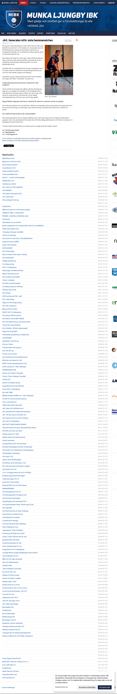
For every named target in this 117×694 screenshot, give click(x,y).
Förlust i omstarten (8, 280)
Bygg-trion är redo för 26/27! (11, 161)
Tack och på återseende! (10, 562)
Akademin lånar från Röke (10, 540)
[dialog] (84, 681)
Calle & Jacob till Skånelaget (11, 460)
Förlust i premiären (8, 440)
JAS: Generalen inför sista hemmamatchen (27, 40)
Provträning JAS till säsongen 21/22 (14, 463)
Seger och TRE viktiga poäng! (12, 302)
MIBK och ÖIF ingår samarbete (12, 559)
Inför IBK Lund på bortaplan (11, 283)
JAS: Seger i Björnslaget (10, 604)
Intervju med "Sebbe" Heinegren (12, 373)
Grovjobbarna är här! (9, 168)
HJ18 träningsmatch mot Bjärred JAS (14, 495)
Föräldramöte (6, 610)
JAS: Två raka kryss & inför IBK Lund (14, 415)
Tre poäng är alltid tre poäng (11, 315)
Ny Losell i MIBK (7, 392)
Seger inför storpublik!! (9, 331)
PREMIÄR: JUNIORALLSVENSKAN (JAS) (15, 216)
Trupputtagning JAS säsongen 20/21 (14, 501)
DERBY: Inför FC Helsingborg (11, 312)
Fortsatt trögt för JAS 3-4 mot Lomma (14, 588)
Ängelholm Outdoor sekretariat (12, 623)
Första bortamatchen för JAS (11, 543)
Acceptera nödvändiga (87, 687)
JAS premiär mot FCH (9, 469)
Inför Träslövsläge (8, 251)
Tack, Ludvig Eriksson (9, 402)
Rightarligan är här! (8, 158)
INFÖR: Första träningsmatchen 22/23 (14, 363)
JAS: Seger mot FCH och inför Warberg (15, 418)
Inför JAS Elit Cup (8, 351)
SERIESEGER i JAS (8, 181)
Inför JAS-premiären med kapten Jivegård (16, 466)
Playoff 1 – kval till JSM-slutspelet (13, 177)
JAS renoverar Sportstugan (11, 498)
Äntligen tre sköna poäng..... (11, 575)
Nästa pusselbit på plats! (10, 171)
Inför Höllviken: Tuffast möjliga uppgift (15, 328)
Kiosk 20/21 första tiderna (10, 482)
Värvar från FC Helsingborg (11, 389)
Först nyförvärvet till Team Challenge (14, 524)
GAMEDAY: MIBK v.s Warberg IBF (13, 213)
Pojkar (42, 3)
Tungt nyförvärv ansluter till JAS (12, 514)
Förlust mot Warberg (9, 235)
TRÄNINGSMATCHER (9, 370)
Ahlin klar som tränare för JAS (12, 360)
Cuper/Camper (99, 3)
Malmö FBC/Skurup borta (10, 274)
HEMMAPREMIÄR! (8, 488)
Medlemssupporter (8, 617)
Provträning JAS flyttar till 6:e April (13, 533)
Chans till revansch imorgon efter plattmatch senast (19, 427)
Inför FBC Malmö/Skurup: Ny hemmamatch (16, 322)
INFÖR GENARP (7, 248)
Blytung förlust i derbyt (9, 309)
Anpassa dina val (61, 687)
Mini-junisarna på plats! (9, 165)
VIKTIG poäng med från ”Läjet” (12, 296)
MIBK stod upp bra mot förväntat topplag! (16, 209)
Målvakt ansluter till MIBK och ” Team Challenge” (18, 395)
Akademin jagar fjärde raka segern (13, 476)
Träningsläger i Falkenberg (11, 453)
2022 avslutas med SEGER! (11, 277)
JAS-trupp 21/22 (7, 456)
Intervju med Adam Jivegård (11, 578)
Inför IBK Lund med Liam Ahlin (12, 431)
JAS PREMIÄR (6, 190)
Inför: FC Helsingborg (9, 267)
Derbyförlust (6, 206)
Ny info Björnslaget (8, 613)
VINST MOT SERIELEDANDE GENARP (14, 424)
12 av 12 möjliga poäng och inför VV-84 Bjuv (16, 472)
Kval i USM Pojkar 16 (9, 665)
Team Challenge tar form (10, 527)
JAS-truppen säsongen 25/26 (12, 193)
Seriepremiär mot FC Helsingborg (13, 549)
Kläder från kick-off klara (10, 671)
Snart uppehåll (7, 508)
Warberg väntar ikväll (9, 290)
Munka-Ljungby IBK (10, 3)
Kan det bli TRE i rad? (9, 572)
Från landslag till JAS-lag (10, 200)
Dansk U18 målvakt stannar (11, 383)
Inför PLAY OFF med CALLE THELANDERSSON (17, 238)
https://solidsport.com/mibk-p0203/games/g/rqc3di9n (20, 140)
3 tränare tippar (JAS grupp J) (12, 347)
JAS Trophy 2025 (7, 197)
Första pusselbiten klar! (10, 174)
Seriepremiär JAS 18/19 (10, 597)
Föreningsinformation (81, 3)
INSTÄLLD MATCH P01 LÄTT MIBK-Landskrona (17, 636)
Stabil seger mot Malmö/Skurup (12, 270)
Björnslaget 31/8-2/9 (9, 620)
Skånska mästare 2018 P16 (11, 629)
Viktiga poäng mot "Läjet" (10, 434)
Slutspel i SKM (7, 565)
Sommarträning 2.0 (8, 678)
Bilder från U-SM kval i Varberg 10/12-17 (15, 662)
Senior (23, 3)
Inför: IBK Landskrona (9, 306)
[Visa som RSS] (77, 40)
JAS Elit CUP (6, 379)
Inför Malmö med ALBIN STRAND (13, 318)
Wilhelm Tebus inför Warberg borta (13, 437)
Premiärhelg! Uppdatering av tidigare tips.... (16, 334)
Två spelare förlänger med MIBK (12, 232)
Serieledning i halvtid (9, 184)
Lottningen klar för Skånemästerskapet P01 (16, 633)
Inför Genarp (6, 293)
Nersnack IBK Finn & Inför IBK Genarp (14, 485)
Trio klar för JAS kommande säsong (14, 399)
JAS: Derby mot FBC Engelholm (12, 187)
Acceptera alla (105, 687)
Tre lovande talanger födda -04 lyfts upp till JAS (18, 504)
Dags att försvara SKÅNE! (10, 242)
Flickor (32, 3)
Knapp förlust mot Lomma (11, 585)
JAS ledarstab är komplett (11, 517)
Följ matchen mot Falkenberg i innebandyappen (18, 450)
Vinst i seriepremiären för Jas (11, 546)
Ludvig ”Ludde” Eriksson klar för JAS (14, 536)
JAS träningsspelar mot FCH (11, 492)
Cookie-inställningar (8, 687)
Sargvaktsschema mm (9, 674)
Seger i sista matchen (9, 245)
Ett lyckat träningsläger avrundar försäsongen (17, 447)
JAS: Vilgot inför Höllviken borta (12, 408)
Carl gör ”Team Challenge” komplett (14, 376)
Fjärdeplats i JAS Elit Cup (10, 341)
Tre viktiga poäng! (8, 264)
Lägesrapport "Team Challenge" (12, 530)
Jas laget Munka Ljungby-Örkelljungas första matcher (19, 553)
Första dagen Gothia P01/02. (11, 658)
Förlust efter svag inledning (11, 325)
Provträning (6, 219)
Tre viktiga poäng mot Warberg (12, 286)
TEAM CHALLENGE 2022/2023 (12, 405)
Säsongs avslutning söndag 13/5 (13, 626)
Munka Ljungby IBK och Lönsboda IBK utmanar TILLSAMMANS (23, 225)
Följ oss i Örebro (7, 344)
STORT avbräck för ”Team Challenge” (14, 367)
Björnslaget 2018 (7, 607)
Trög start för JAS (8, 594)
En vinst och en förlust (9, 354)
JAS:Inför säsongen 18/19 (11, 601)
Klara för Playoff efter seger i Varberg (14, 254)
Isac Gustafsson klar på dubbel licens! (15, 357)
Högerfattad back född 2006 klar (13, 386)
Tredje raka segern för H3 (10, 479)
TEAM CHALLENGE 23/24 (10, 229)
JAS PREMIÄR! (7, 338)
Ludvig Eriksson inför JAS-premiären (14, 443)
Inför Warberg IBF (8, 258)
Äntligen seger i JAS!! (9, 581)
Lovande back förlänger (10, 520)
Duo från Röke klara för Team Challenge (15, 511)
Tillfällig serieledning (9, 261)
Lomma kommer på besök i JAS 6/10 (14, 591)
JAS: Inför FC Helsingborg (10, 421)
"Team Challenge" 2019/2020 (11, 569)
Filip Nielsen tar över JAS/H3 (11, 222)
